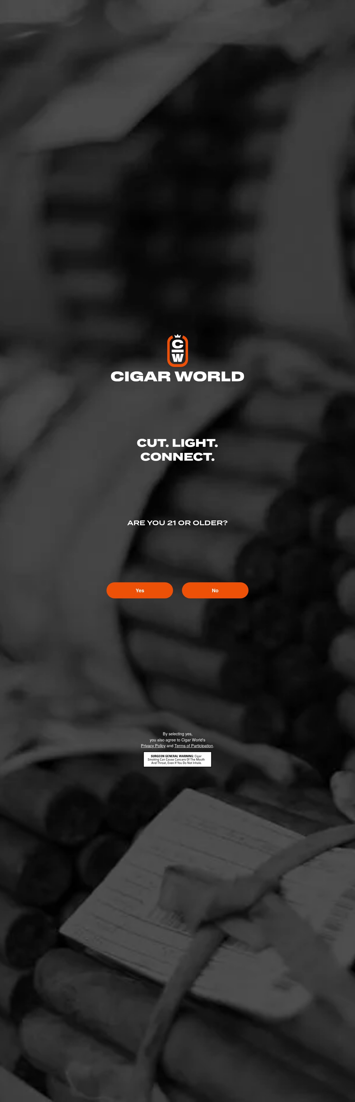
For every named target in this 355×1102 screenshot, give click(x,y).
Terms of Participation (193, 745)
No (215, 590)
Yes (140, 590)
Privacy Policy (153, 745)
